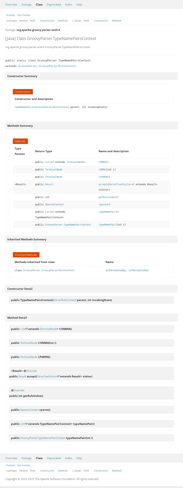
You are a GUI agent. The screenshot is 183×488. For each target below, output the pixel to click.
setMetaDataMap (138, 270)
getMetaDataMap (116, 270)
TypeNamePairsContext (29, 107)
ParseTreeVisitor (120, 184)
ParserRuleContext (57, 107)
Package (26, 4)
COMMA (102, 162)
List (48, 162)
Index (68, 4)
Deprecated (54, 4)
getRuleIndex (107, 197)
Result (49, 184)
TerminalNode (75, 162)
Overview (11, 4)
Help (79, 4)
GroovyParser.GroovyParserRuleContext (47, 66)
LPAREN (103, 176)
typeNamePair (107, 211)
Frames (10, 15)
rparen (103, 204)
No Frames (24, 15)
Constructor (47, 20)
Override (31, 371)
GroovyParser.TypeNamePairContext (68, 224)
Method (63, 20)
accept (103, 184)
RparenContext (54, 204)
